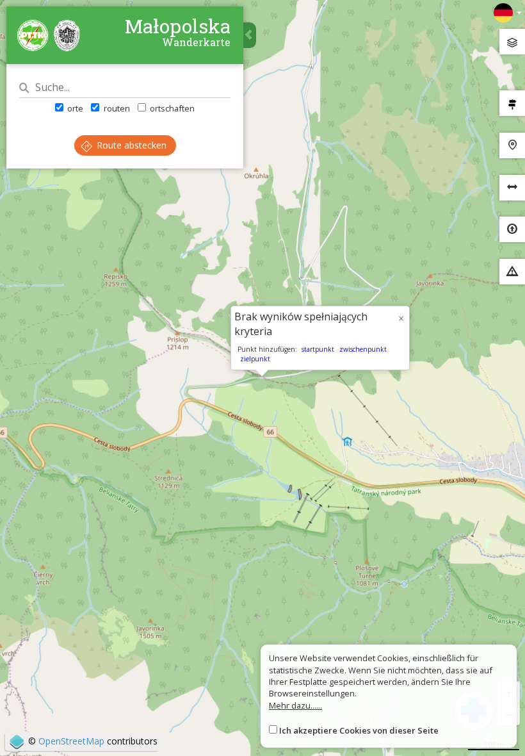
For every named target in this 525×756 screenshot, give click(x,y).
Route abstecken (130, 145)
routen (115, 108)
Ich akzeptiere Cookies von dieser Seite (359, 730)
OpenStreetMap (71, 741)
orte (74, 108)
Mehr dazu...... (295, 705)
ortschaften (171, 108)
